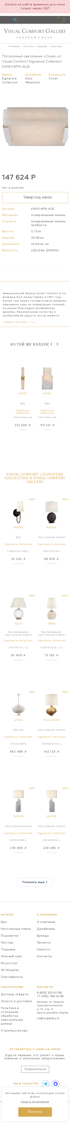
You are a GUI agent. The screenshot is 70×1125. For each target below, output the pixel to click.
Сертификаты (12, 977)
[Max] (55, 1084)
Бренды (43, 936)
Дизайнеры (46, 929)
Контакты (44, 956)
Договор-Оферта (15, 994)
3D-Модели (10, 970)
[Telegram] (15, 19)
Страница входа (14, 1030)
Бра (4, 922)
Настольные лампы (16, 929)
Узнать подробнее (35, 1102)
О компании (46, 922)
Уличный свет (12, 956)
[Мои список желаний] (45, 19)
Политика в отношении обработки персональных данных (12, 1016)
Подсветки (10, 936)
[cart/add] (27, 435)
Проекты (44, 942)
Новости (44, 949)
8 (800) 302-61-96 (49, 993)
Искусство (9, 963)
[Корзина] (55, 19)
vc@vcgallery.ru (48, 1018)
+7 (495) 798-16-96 (50, 996)
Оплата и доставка (16, 1001)
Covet (53, 78)
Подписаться (35, 1069)
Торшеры (8, 949)
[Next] (57, 344)
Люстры (7, 942)
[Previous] (51, 344)
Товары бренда (15, 322)
